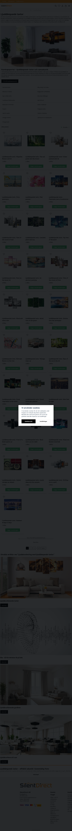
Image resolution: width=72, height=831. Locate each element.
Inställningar (43, 421)
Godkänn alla (28, 421)
